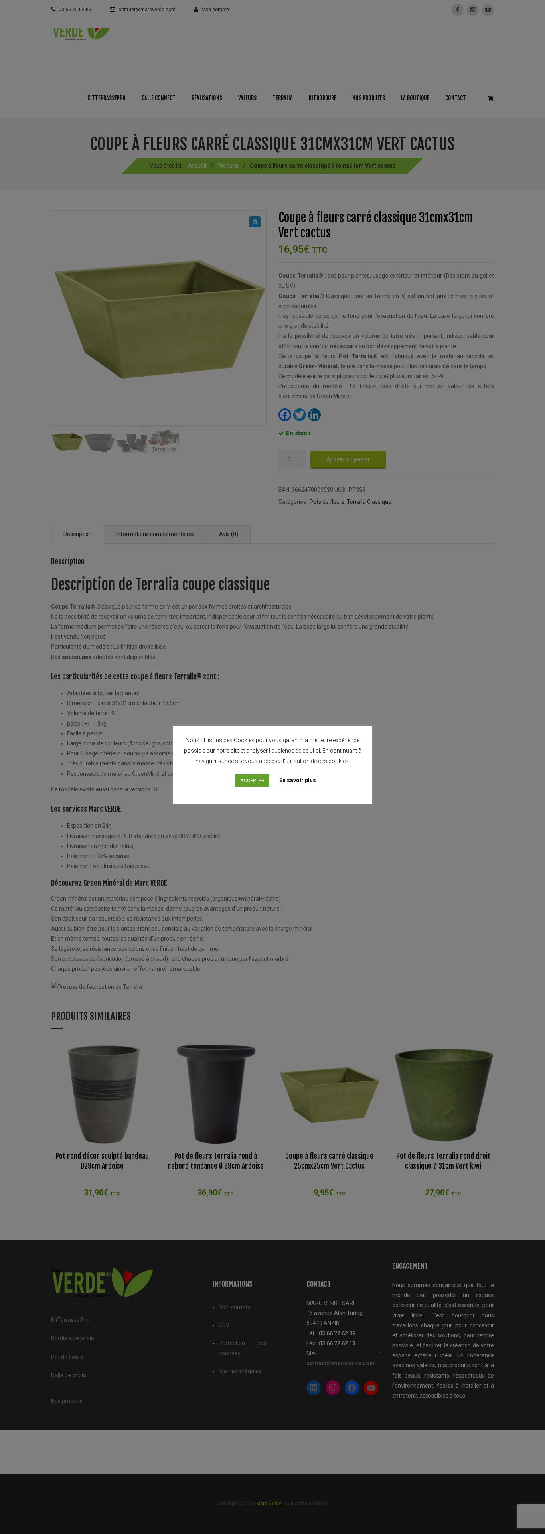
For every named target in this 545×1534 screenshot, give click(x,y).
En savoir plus (297, 780)
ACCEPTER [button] (252, 780)
